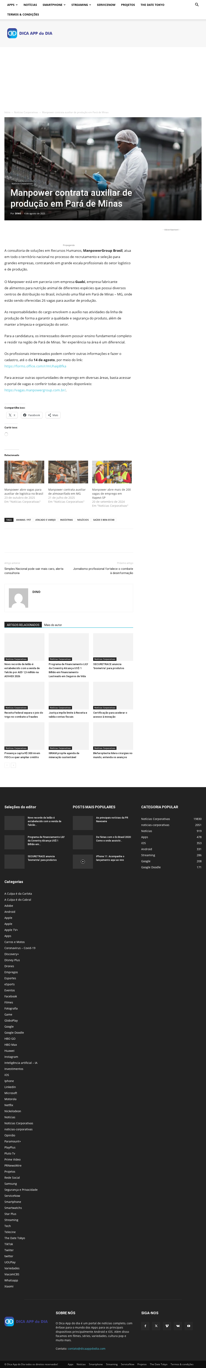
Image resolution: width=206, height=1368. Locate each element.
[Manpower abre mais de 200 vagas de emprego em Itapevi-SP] (112, 472)
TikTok (8, 1244)
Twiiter (9, 1250)
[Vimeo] (167, 1326)
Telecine (10, 1232)
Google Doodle (14, 1032)
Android (9, 912)
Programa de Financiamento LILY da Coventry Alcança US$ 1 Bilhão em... (46, 841)
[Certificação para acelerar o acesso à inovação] (113, 695)
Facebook (10, 996)
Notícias (30, 5)
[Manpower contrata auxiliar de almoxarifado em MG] (68, 472)
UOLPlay (9, 1262)
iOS (6, 1075)
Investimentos (13, 1069)
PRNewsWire (13, 1165)
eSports (9, 984)
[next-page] (13, 765)
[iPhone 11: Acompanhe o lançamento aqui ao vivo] (83, 862)
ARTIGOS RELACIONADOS (23, 625)
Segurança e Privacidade (21, 1190)
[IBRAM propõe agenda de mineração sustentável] (69, 736)
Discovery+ (11, 954)
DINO (18, 213)
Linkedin (10, 1087)
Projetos (128, 5)
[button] (197, 5)
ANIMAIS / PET (23, 519)
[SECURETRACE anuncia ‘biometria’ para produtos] (113, 647)
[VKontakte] (178, 1326)
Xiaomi (8, 1286)
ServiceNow (106, 5)
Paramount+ (12, 1141)
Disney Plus (12, 960)
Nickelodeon (12, 1111)
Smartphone (52, 5)
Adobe (8, 906)
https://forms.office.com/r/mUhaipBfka (35, 366)
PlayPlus (9, 1147)
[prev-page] (6, 765)
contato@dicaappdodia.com (86, 1348)
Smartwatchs (13, 1208)
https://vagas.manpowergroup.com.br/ (35, 390)
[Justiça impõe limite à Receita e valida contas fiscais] (69, 695)
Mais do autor (53, 625)
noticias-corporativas (18, 1129)
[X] (18, 232)
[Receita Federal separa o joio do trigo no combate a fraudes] (24, 695)
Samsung (10, 1184)
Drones (9, 966)
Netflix (8, 1105)
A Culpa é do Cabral (17, 900)
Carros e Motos (14, 942)
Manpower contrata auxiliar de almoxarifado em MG (67, 491)
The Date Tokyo (152, 5)
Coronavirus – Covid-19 (19, 948)
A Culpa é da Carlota (18, 893)
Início (7, 112)
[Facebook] (8, 232)
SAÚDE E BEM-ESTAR (103, 519)
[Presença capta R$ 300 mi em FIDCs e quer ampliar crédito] (24, 736)
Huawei (9, 1051)
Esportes (10, 978)
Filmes (8, 1002)
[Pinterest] (27, 232)
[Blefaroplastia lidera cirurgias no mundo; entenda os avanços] (113, 736)
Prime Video (12, 1159)
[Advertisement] (103, 77)
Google (9, 1026)
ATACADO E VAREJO (45, 519)
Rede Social (12, 1177)
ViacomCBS (11, 1274)
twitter (8, 1256)
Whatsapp (11, 1280)
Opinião (9, 1135)
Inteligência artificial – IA (20, 1063)
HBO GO (9, 1039)
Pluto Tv (9, 1153)
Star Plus (10, 1214)
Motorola (10, 1099)
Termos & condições (23, 14)
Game (8, 1014)
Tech (7, 1226)
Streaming (79, 5)
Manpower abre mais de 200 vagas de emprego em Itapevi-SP (111, 494)
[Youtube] (189, 1326)
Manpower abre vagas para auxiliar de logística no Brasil (23, 491)
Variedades (12, 1268)
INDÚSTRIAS (66, 519)
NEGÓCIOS (83, 519)
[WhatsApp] (36, 232)
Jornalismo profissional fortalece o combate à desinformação (103, 571)
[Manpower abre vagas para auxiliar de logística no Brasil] (24, 472)
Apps (10, 5)
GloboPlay (11, 1020)
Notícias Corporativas (26, 112)
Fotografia (11, 1008)
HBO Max (10, 1045)
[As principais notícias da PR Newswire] (83, 823)
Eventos (9, 990)
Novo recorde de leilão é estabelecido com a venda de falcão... (44, 821)
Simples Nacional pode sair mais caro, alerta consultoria (33, 571)
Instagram (11, 1057)
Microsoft (10, 1093)
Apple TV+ (11, 930)
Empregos (11, 972)
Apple (8, 918)
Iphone (9, 1081)
